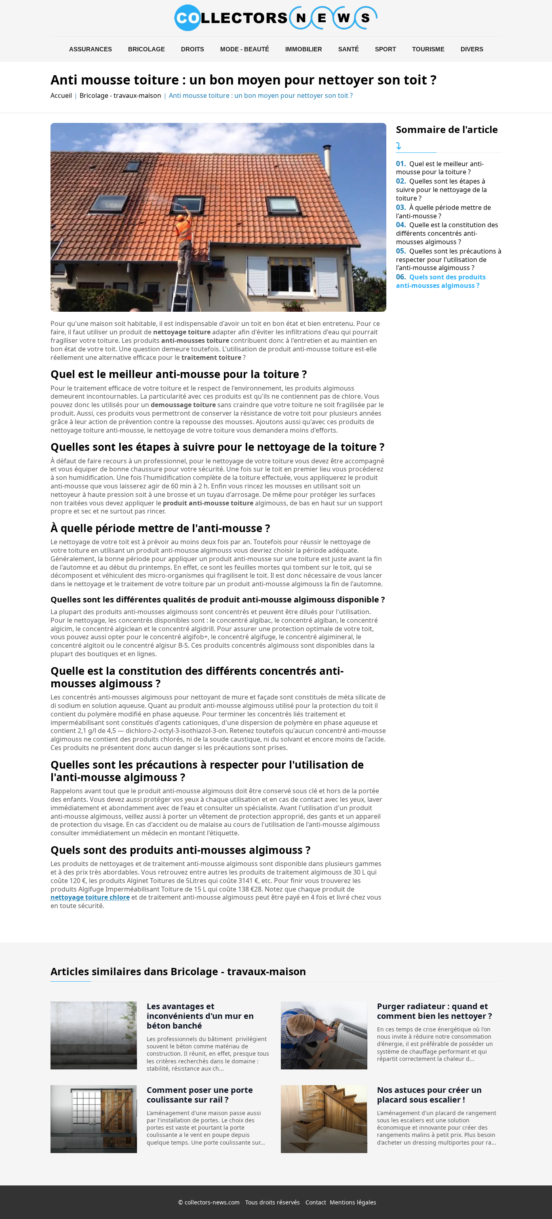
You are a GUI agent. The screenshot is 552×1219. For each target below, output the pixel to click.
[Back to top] (530, 1197)
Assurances (90, 49)
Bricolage (146, 49)
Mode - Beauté (244, 49)
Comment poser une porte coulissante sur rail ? (200, 1094)
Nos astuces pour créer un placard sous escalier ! (429, 1094)
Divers (472, 49)
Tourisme (428, 49)
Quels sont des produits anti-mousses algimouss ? (441, 281)
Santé (348, 49)
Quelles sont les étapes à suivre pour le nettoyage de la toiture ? (441, 190)
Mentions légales (353, 1202)
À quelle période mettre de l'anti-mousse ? (443, 211)
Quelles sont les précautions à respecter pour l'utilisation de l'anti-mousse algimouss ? (448, 260)
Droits (192, 49)
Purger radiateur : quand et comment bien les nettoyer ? (434, 1011)
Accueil (61, 95)
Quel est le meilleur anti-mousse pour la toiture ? (440, 168)
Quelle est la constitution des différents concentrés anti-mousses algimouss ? (447, 233)
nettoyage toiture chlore (90, 897)
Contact (315, 1202)
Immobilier (303, 49)
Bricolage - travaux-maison (120, 95)
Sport (385, 49)
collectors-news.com (212, 1202)
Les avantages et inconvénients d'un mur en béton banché (200, 1016)
